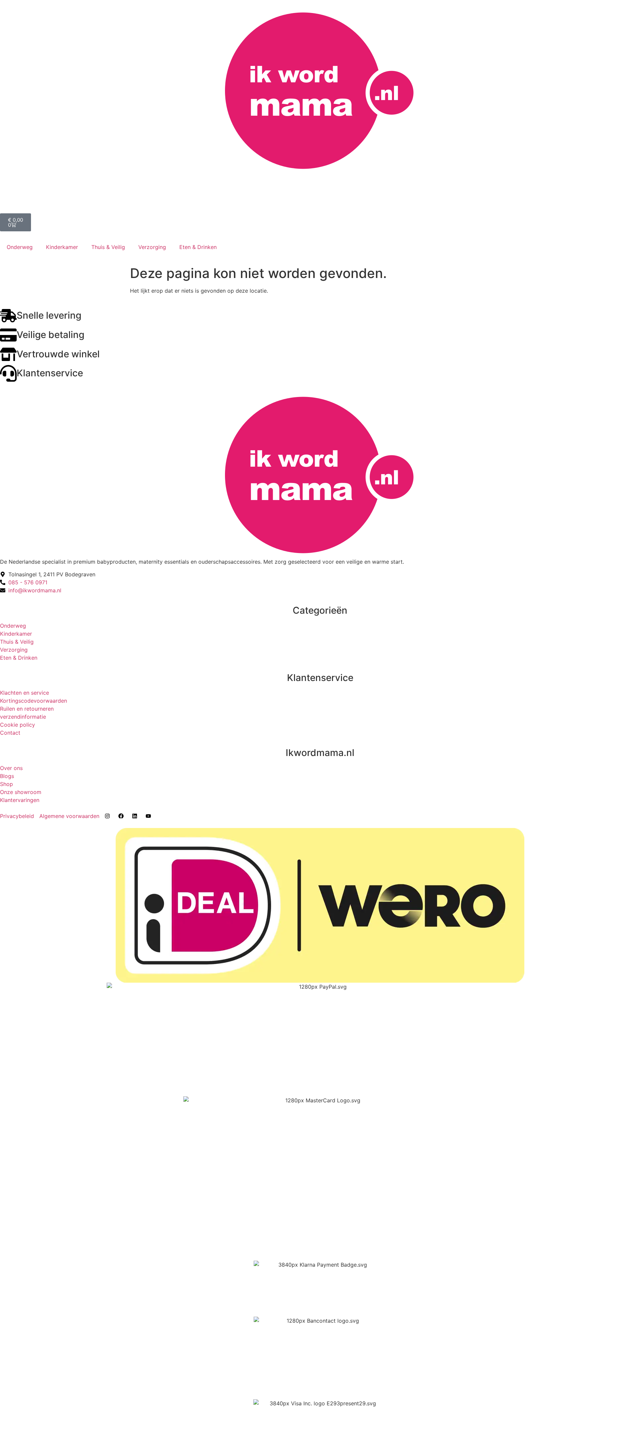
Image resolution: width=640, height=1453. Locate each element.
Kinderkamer (62, 247)
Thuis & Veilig (108, 247)
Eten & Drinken (198, 247)
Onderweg (20, 247)
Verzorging (152, 247)
